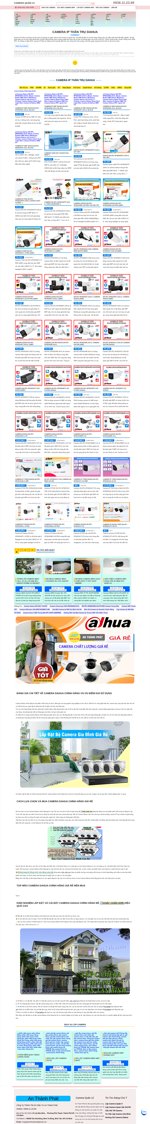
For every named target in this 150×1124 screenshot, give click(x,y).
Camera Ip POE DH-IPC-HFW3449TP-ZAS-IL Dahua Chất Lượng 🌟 (27, 201)
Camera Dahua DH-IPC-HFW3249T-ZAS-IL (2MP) (24, 343)
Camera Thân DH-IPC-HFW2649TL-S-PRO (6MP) (24, 252)
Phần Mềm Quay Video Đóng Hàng (28, 1056)
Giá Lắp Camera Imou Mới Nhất (87, 1059)
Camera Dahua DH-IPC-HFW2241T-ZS (83, 525)
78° (59, 87)
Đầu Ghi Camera (102, 7)
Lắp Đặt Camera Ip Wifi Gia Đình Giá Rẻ (67, 609)
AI (44, 87)
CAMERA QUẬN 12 (24, 3)
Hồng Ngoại (67, 87)
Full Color (76, 87)
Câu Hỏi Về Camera (113, 1111)
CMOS (119, 87)
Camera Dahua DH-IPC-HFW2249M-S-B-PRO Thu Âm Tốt (86, 204)
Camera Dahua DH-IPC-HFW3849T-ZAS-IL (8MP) (53, 298)
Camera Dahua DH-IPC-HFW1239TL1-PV (53, 435)
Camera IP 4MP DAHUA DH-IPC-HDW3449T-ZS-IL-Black (27, 147)
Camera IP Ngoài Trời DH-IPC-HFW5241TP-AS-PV (115, 525)
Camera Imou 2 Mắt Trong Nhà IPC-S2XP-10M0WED (42, 613)
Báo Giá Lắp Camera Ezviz (57, 1059)
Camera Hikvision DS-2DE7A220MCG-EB (35, 609)
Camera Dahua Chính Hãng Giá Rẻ (25, 91)
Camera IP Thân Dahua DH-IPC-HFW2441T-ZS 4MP (86, 480)
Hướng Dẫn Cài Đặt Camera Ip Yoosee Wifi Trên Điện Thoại (86, 613)
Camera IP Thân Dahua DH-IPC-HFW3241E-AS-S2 (115, 480)
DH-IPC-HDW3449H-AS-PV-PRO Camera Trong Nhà (100, 606)
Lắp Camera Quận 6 (113, 1104)
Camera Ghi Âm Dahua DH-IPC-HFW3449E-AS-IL (56, 343)
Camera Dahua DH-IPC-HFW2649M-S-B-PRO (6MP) (113, 204)
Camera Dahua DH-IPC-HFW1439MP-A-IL (83, 435)
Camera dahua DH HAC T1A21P (35, 606)
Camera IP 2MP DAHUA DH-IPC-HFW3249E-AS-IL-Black (115, 107)
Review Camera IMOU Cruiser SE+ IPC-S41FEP (57, 580)
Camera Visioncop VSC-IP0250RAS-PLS (64, 606)
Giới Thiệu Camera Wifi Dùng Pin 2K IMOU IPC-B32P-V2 (115, 580)
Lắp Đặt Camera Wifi (85, 7)
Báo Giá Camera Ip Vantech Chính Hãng (99, 609)
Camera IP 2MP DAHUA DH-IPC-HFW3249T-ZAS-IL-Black (86, 109)
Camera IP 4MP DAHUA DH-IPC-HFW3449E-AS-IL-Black (56, 107)
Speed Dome (87, 87)
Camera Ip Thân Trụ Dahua (75, 32)
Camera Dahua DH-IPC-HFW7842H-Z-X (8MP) (53, 250)
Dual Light (51, 87)
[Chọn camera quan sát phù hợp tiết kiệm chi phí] (134, 20)
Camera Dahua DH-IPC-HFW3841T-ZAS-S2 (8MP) (112, 250)
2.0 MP (106, 87)
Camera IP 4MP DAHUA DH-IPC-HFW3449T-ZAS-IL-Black (27, 109)
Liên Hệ (114, 7)
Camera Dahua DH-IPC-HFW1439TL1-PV (24, 435)
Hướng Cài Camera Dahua (116, 1117)
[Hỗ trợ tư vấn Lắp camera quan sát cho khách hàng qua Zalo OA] (144, 1112)
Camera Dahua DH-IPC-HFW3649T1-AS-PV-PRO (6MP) (26, 298)
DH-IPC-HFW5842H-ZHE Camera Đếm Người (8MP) (86, 250)
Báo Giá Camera (48, 7)
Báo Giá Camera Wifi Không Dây (114, 1054)
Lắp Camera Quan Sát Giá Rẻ (118, 1107)
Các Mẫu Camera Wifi (66, 7)
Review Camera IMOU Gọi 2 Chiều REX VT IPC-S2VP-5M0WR (87, 580)
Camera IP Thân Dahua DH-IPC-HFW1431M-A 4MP (27, 480)
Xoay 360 (128, 87)
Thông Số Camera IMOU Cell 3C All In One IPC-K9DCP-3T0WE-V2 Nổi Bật (28, 580)
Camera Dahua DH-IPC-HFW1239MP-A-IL (112, 435)
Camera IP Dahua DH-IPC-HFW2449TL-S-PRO (25, 525)
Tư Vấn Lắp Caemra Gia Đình (118, 1114)
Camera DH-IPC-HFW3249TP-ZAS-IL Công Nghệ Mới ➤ (57, 203)
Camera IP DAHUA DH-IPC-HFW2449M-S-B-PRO (54, 525)
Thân (113, 87)
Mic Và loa (24, 87)
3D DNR (38, 87)
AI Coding (97, 87)
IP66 (31, 87)
